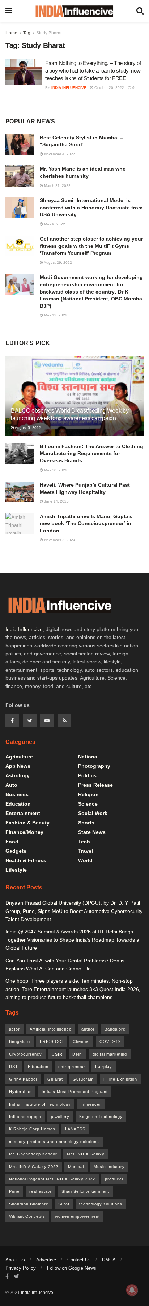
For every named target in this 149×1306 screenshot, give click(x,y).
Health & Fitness (25, 860)
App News (17, 766)
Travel (85, 851)
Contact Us (79, 1259)
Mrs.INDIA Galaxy (86, 1154)
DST (13, 1066)
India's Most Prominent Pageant (75, 1091)
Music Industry (109, 1166)
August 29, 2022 (57, 263)
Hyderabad (20, 1091)
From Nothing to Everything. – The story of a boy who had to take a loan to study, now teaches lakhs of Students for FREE (93, 70)
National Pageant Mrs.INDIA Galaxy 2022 (52, 1179)
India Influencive (68, 88)
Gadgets (15, 851)
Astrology (17, 775)
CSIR (57, 1054)
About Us (15, 1259)
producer (114, 1179)
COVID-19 (110, 1041)
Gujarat (55, 1079)
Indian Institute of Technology (40, 1104)
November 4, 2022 (59, 154)
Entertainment (22, 813)
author (88, 1029)
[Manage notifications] (132, 1290)
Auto (11, 785)
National (88, 757)
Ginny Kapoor (23, 1079)
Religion (88, 794)
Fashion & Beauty (27, 823)
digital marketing (110, 1054)
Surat (63, 1204)
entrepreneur (71, 1066)
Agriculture (19, 757)
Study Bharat (48, 33)
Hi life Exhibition (120, 1079)
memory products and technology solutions (54, 1141)
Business (17, 794)
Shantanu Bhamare (28, 1204)
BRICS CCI (51, 1041)
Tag (26, 33)
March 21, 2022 (57, 186)
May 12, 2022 (55, 315)
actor (14, 1029)
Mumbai (76, 1166)
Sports (86, 823)
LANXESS (75, 1129)
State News (92, 832)
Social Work (92, 813)
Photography (94, 766)
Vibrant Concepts (27, 1216)
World (85, 860)
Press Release (95, 785)
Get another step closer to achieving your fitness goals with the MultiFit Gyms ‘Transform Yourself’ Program (91, 246)
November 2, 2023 (59, 540)
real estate (40, 1191)
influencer (91, 1104)
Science (88, 804)
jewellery (60, 1116)
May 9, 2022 (54, 224)
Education (18, 804)
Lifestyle (16, 870)
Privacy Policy (20, 1268)
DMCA (109, 1259)
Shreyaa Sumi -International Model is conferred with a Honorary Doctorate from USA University (91, 207)
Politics (87, 775)
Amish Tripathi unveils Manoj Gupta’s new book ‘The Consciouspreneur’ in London (86, 523)
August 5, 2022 (27, 428)
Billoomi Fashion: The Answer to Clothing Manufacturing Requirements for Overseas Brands (91, 453)
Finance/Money (24, 832)
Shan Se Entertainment (85, 1191)
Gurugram (83, 1079)
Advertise (46, 1259)
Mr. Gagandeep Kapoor (33, 1154)
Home (11, 33)
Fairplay (103, 1066)
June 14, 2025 (56, 501)
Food (11, 841)
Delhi (77, 1054)
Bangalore (115, 1029)
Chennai (81, 1041)
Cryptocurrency (25, 1054)
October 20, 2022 (108, 88)
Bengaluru (19, 1041)
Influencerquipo (25, 1116)
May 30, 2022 (55, 470)
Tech (84, 841)
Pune (14, 1191)
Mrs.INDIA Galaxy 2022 (33, 1166)
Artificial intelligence (51, 1029)
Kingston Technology (101, 1116)
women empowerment (77, 1216)
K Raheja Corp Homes (32, 1129)
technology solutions (100, 1204)
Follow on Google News (71, 1268)
